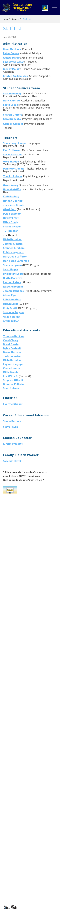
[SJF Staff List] (10, 490)
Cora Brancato (12, 119)
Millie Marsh (10, 372)
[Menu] (54, 7)
